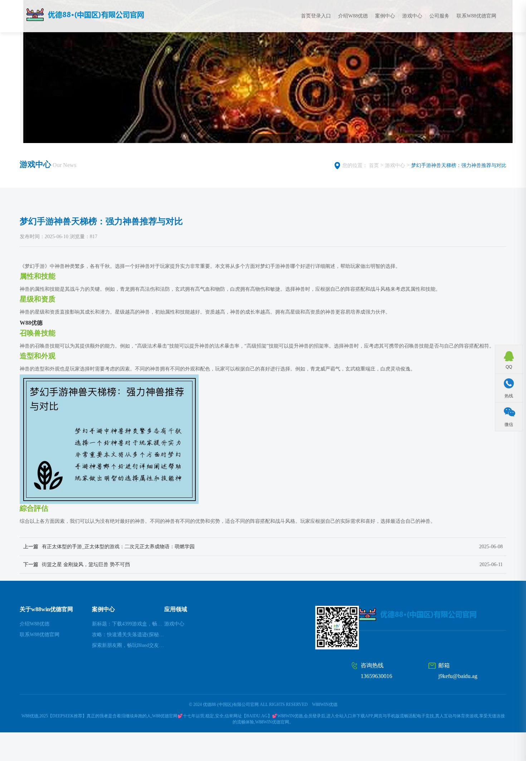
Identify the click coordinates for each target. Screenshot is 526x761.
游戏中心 (412, 16)
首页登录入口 (316, 16)
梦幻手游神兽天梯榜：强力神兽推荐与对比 (458, 165)
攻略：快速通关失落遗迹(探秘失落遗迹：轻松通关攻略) (128, 634)
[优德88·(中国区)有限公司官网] (100, 14)
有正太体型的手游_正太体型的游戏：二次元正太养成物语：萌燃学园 (118, 546)
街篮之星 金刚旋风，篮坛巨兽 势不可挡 (86, 564)
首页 (374, 165)
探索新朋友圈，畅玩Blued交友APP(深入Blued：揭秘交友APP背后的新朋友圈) (128, 645)
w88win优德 (324, 704)
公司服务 (439, 16)
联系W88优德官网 (476, 16)
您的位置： (354, 165)
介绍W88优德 (353, 16)
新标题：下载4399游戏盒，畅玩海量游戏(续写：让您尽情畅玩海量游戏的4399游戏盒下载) (128, 624)
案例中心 (385, 16)
